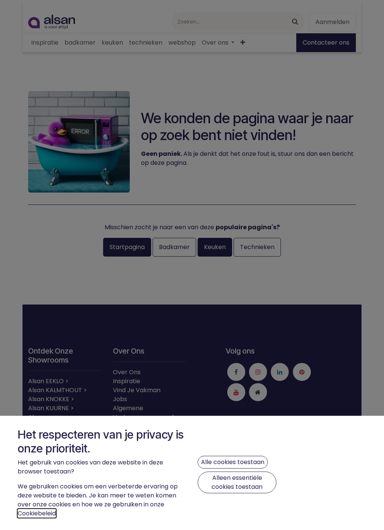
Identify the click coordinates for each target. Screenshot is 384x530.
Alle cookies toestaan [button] (232, 462)
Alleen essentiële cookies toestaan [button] (237, 482)
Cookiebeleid (37, 513)
